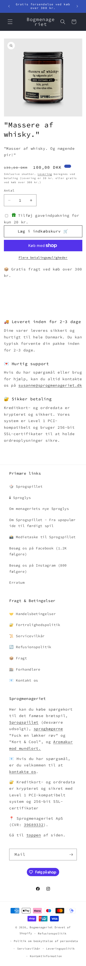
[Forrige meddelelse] (9, 6)
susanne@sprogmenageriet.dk (50, 385)
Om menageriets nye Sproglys (39, 508)
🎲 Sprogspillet (25, 486)
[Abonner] (71, 855)
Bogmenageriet (41, 927)
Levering (45, 174)
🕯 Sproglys (20, 497)
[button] (10, 21)
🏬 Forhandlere (24, 669)
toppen (33, 835)
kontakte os (22, 771)
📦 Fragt (18, 658)
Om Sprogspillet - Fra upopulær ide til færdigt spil (42, 523)
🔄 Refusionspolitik (30, 647)
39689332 (33, 824)
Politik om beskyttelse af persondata (46, 941)
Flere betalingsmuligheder (43, 258)
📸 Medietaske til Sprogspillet (42, 537)
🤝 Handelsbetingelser (32, 614)
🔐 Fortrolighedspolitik (34, 625)
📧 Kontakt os (23, 680)
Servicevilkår (28, 948)
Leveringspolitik (60, 948)
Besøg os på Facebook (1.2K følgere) (38, 551)
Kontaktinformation (46, 956)
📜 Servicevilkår (27, 636)
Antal (9, 190)
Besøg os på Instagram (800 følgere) (38, 568)
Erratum (17, 582)
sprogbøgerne (48, 728)
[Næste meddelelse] (77, 6)
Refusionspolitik (52, 933)
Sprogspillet (24, 722)
